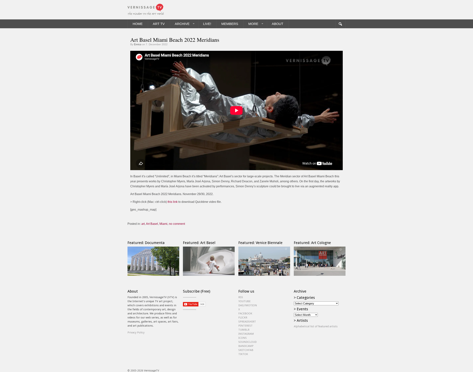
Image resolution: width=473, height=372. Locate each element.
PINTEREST (245, 325)
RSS (240, 297)
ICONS (242, 337)
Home (138, 24)
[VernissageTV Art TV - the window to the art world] (145, 10)
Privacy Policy (135, 332)
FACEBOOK (245, 313)
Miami (163, 223)
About (277, 24)
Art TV (159, 24)
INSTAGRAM (246, 333)
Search (340, 23)
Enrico (137, 44)
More (253, 24)
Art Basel (152, 223)
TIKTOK (243, 354)
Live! (207, 24)
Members (229, 24)
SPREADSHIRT (247, 321)
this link (173, 201)
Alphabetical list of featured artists (316, 326)
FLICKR (242, 317)
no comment (177, 223)
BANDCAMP (245, 346)
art (143, 223)
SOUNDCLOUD (247, 342)
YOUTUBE (244, 301)
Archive (182, 24)
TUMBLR (243, 329)
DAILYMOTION (247, 305)
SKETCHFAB (245, 350)
